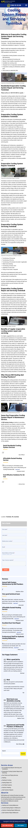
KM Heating (12, 669)
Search (4, 751)
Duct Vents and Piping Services (10, 775)
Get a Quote (21, 825)
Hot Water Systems (7, 785)
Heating (4, 777)
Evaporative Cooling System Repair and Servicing (12, 772)
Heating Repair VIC (7, 782)
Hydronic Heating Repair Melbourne (11, 810)
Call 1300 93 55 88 (7, 825)
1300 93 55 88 (15, 5)
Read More (17, 469)
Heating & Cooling (6, 780)
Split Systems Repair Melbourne (10, 812)
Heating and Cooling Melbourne (10, 805)
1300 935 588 (13, 93)
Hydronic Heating (6, 787)
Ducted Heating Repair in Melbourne (11, 807)
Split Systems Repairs (7, 790)
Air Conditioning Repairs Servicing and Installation (12, 768)
